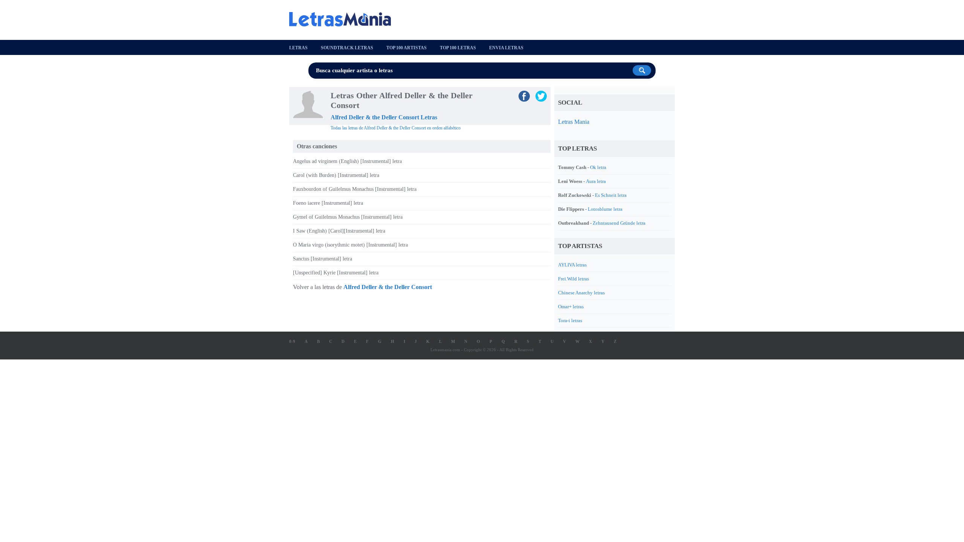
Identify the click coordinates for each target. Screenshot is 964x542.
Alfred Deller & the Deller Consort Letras (384, 117)
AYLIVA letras (572, 265)
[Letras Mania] (343, 19)
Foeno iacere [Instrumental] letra (328, 203)
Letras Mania (573, 122)
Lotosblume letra (605, 209)
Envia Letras (506, 47)
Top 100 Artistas (406, 47)
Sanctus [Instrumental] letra (322, 259)
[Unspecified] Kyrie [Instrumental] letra (335, 273)
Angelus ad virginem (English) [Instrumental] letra (347, 161)
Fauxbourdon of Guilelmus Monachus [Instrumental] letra (354, 189)
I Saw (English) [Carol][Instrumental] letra (339, 231)
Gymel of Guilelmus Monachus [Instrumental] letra (348, 217)
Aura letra (596, 181)
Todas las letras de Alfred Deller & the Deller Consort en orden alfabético (396, 128)
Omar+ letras (571, 306)
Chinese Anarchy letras (581, 292)
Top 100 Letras (458, 47)
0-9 (292, 341)
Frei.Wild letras (573, 279)
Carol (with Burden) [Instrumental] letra (336, 175)
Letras (298, 47)
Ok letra (598, 167)
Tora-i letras (570, 320)
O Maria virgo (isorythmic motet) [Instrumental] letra (350, 245)
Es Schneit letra (611, 195)
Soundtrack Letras (347, 47)
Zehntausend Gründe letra (619, 223)
